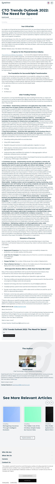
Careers (5, 459)
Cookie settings (27, 475)
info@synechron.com (20, 306)
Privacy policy (5, 482)
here (15, 379)
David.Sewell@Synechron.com (21, 385)
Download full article (9, 335)
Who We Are (7, 452)
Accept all (27, 480)
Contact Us (6, 462)
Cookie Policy (13, 482)
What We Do (7, 455)
